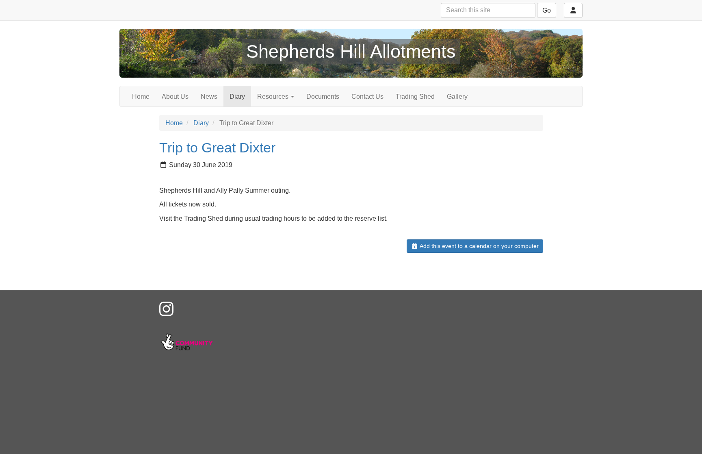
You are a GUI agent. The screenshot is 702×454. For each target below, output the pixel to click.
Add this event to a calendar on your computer (478, 246)
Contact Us (367, 96)
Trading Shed (415, 96)
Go (546, 10)
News (209, 96)
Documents (322, 96)
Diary (237, 96)
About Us (175, 96)
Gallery (457, 96)
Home (141, 96)
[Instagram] (166, 309)
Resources (273, 96)
